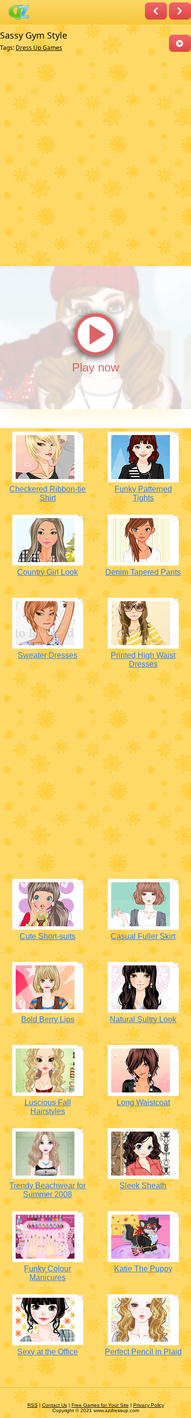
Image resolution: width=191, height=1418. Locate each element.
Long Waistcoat (143, 1102)
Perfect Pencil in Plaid (143, 1352)
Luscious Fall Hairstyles (47, 1106)
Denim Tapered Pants (143, 572)
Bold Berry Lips (47, 1019)
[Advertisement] (95, 159)
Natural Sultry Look (143, 1019)
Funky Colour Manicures (47, 1273)
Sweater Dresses (47, 655)
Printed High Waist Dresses (143, 659)
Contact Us (54, 1405)
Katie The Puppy (143, 1269)
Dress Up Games (39, 48)
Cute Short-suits (47, 936)
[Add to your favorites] (180, 43)
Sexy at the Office (47, 1352)
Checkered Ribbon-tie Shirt (47, 493)
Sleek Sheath (143, 1185)
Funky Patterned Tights (143, 493)
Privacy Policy (148, 1405)
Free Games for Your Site (100, 1405)
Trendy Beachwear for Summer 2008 (47, 1190)
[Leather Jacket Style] (156, 11)
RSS (32, 1405)
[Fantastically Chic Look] (180, 11)
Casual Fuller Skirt (143, 936)
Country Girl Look (47, 572)
